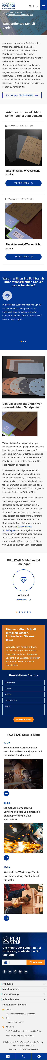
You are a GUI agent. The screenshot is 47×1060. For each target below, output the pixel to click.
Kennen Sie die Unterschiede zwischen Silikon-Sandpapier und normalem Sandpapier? (23, 751)
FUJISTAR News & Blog (23, 734)
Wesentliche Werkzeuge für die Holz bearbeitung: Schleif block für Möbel (22, 876)
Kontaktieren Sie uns (14, 1004)
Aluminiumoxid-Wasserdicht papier (23, 246)
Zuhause (9, 12)
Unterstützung (10, 994)
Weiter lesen (23, 183)
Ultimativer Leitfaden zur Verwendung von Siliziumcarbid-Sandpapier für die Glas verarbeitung (22, 814)
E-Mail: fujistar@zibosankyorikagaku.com (20, 1011)
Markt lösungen (11, 989)
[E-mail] (8, 1056)
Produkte (20, 12)
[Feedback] (39, 1056)
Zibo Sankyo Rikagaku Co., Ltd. (30, 1042)
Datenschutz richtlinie (29, 1049)
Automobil (23, 595)
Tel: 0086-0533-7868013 (15, 1020)
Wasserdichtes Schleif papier (20, 15)
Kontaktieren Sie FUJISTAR (22, 95)
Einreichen (35, 962)
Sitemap (12, 1049)
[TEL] (23, 1056)
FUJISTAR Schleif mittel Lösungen (23, 562)
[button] (21, 341)
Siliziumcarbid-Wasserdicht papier (22, 172)
